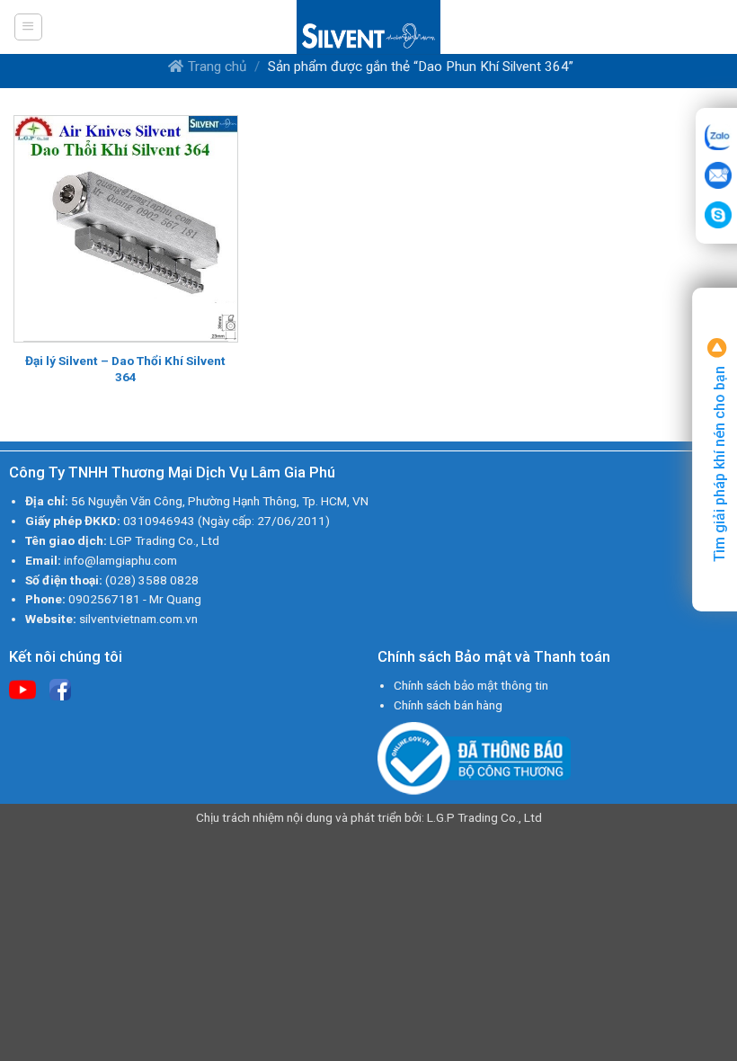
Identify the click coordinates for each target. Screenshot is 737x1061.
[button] (27, 26)
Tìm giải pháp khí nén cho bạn (719, 462)
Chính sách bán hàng (448, 705)
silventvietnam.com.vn (138, 618)
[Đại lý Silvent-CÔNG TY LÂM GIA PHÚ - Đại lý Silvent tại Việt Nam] (368, 27)
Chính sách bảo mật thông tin (471, 685)
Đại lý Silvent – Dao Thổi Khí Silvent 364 (125, 368)
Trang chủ (217, 66)
